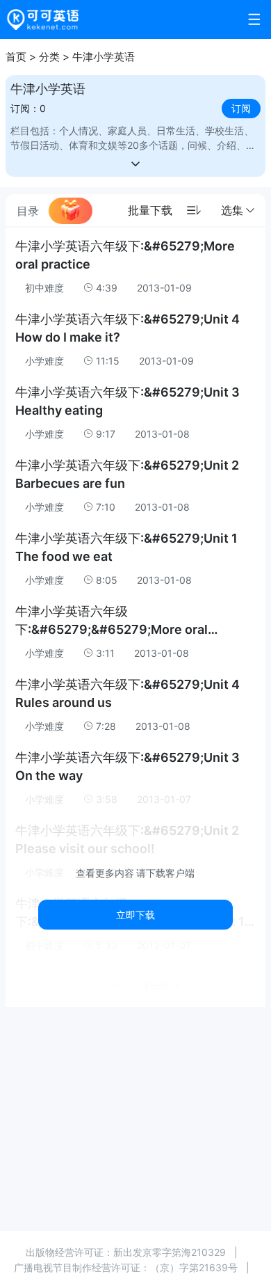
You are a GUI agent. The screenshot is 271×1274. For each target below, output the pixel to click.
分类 (49, 56)
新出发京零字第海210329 (169, 1252)
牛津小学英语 (103, 56)
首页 (16, 56)
